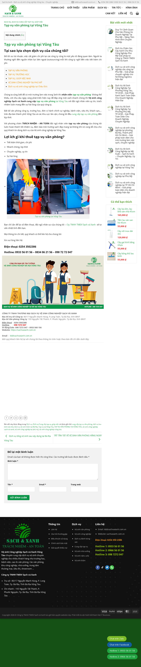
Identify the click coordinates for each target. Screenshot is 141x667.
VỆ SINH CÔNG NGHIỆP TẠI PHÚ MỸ (25, 82)
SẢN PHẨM (88, 7)
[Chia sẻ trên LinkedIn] (25, 418)
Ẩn (22, 35)
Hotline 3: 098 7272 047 (109, 554)
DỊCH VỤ (102, 7)
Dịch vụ (7, 22)
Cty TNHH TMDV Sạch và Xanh (81, 224)
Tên (10, 484)
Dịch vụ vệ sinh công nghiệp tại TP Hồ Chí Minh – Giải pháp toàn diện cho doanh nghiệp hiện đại (125, 187)
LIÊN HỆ (122, 13)
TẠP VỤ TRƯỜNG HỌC (18, 74)
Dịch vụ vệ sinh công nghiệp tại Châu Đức (28, 86)
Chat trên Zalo (117, 638)
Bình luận (13, 461)
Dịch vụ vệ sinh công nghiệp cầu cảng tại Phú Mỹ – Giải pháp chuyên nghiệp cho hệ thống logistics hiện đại (125, 73)
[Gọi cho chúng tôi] (112, 567)
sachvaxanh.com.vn (116, 534)
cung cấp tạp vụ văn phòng (84, 114)
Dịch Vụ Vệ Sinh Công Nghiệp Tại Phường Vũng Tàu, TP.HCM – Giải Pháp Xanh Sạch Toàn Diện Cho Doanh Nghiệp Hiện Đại (125, 93)
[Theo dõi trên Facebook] (98, 567)
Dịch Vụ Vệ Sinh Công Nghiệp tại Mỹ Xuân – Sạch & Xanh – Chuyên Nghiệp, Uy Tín (125, 154)
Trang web (76, 484)
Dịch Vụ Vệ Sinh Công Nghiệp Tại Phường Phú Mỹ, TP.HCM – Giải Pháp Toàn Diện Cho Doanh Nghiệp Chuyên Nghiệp (124, 114)
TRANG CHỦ (57, 7)
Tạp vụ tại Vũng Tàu (46, 427)
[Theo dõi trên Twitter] (107, 567)
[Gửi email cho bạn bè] (16, 418)
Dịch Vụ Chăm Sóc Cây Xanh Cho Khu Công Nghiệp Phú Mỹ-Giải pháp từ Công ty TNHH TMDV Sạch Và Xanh (125, 54)
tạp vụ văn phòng (82, 94)
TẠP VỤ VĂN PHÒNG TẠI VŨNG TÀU (68, 427)
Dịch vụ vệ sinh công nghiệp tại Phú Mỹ (125, 174)
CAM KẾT (110, 13)
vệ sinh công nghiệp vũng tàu (50, 429)
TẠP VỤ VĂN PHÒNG (18, 70)
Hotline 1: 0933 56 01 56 (109, 546)
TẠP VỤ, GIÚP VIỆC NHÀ (19, 78)
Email (42, 484)
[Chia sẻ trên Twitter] (11, 418)
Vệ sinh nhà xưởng (82, 551)
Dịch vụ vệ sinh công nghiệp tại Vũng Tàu (125, 166)
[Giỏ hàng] (137, 13)
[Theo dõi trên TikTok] (102, 567)
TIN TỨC (116, 7)
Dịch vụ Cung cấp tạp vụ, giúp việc (27, 22)
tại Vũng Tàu (52, 101)
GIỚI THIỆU (73, 7)
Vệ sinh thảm (80, 560)
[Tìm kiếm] (131, 13)
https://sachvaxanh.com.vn (23, 330)
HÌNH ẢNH (131, 7)
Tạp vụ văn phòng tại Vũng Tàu (48, 216)
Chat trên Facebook (119, 644)
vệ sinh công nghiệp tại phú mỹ (26, 429)
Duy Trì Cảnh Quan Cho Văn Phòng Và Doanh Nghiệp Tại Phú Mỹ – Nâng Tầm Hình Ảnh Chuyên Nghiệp (124, 35)
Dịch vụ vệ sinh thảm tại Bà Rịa (26, 427)
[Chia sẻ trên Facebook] (6, 418)
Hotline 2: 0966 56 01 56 (109, 550)
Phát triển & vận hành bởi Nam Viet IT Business (91, 615)
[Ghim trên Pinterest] (20, 418)
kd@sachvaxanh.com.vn (115, 529)
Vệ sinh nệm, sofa (82, 556)
